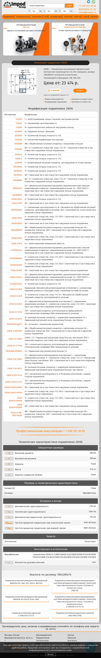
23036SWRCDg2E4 (14, 324)
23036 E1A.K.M (16, 296)
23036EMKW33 (16, 258)
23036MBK (17, 180)
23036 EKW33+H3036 (13, 393)
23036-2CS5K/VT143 (13, 382)
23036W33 (18, 175)
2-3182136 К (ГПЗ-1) (75, 607)
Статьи (85, 17)
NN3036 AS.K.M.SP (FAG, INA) (26, 599)
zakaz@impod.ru (87, 12)
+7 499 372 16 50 (87, 6)
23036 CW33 (17, 203)
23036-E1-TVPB (15, 312)
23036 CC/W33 (16, 289)
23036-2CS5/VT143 (14, 375)
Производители (22, 17)
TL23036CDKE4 (15, 284)
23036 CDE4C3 (16, 277)
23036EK (18, 135)
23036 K (18, 159)
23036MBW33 (16, 230)
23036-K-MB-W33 (14, 331)
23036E (19, 123)
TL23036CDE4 (16, 250)
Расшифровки (55, 17)
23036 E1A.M (16, 243)
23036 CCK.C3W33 (14, 359)
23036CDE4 (17, 188)
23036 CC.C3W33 (15, 339)
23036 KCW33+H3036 (13, 387)
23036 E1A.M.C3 (15, 319)
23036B (19, 127)
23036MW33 (17, 195)
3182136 (74, 590)
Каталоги (67, 17)
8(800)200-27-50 (87, 9)
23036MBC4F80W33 (14, 351)
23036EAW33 (16, 223)
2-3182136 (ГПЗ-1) (26, 615)
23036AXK (18, 171)
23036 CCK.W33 (15, 304)
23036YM (18, 163)
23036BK (18, 149)
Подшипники (8, 17)
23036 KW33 (17, 218)
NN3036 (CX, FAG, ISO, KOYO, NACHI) (26, 583)
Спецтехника (37, 17)
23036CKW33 (16, 238)
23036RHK (17, 167)
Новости (77, 17)
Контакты (94, 17)
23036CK (18, 154)
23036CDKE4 (16, 199)
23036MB (18, 144)
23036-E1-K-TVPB (14, 346)
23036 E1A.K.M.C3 (14, 368)
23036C (19, 119)
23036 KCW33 (16, 270)
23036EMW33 (16, 210)
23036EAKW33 (16, 265)
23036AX (18, 140)
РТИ (46, 17)
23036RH (18, 131)
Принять (50, 654)
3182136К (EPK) (75, 615)
